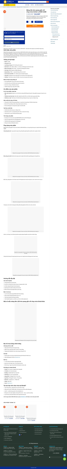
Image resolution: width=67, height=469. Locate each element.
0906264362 (10, 436)
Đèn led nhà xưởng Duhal (55, 21)
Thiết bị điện (53, 43)
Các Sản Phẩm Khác (54, 10)
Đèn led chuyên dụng (54, 15)
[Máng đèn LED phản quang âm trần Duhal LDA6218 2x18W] (9, 410)
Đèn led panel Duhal (55, 29)
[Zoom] (5, 29)
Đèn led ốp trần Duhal (55, 28)
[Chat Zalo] (64, 455)
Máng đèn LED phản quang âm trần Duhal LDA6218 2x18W (9, 417)
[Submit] (47, 2)
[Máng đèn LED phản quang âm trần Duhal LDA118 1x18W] (31, 411)
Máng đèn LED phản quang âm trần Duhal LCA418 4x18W (20, 417)
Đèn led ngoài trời (54, 19)
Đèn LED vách (53, 23)
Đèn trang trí (53, 41)
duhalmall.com (17, 357)
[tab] (5, 46)
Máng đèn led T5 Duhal (56, 35)
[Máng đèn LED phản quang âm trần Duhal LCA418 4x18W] (20, 410)
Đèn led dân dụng (54, 17)
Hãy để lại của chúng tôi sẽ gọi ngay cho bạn (15, 33)
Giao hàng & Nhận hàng (39, 430)
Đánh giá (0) (8, 46)
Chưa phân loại (53, 12)
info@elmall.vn (9, 383)
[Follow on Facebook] (19, 435)
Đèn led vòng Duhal (55, 31)
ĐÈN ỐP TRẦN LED (54, 39)
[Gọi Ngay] (64, 459)
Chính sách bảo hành (38, 432)
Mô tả (5, 46)
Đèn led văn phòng (54, 25)
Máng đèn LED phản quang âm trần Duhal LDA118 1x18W (31, 419)
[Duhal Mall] (10, 2)
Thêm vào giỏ (39, 21)
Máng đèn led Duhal (55, 32)
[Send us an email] (21, 435)
